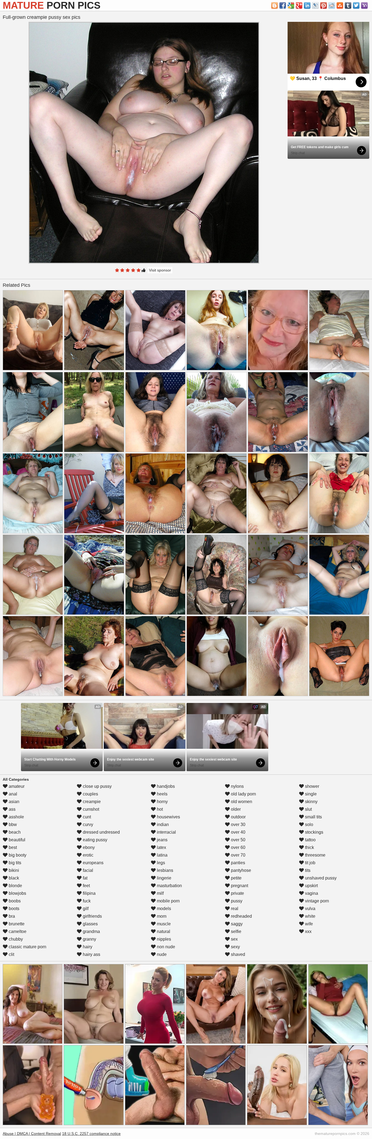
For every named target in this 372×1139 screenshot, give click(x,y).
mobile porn (168, 901)
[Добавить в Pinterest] (323, 5)
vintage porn (316, 901)
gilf (85, 908)
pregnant (239, 885)
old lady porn (243, 794)
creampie (91, 801)
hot (159, 809)
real (234, 908)
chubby (15, 939)
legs (160, 862)
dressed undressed (101, 832)
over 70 (237, 855)
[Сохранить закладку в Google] (291, 5)
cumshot (90, 809)
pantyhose (240, 870)
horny (162, 801)
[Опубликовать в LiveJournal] (315, 5)
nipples (163, 939)
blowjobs (17, 893)
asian (13, 801)
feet (86, 885)
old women (241, 801)
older (235, 809)
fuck (86, 901)
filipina (89, 893)
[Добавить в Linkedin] (307, 5)
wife (308, 924)
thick (309, 847)
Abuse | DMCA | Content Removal (32, 1133)
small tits (313, 817)
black (13, 878)
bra (11, 916)
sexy (235, 946)
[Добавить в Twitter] (356, 5)
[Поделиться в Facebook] (282, 5)
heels (161, 794)
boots (13, 908)
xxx (308, 931)
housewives (168, 817)
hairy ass (91, 954)
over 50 (237, 839)
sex (234, 939)
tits (307, 870)
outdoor (238, 817)
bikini (13, 870)
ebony (88, 847)
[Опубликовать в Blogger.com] (274, 5)
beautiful (16, 839)
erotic (87, 855)
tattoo (310, 839)
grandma (91, 931)
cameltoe (17, 931)
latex (161, 847)
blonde (15, 885)
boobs (14, 901)
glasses (90, 924)
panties (237, 862)
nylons (237, 786)
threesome (314, 855)
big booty (17, 855)
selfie (235, 931)
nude (161, 954)
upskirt (311, 885)
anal (12, 794)
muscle (163, 924)
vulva (309, 908)
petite (236, 878)
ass (12, 809)
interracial (166, 832)
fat (84, 878)
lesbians (164, 870)
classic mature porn (27, 946)
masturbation (169, 885)
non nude (165, 946)
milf (160, 893)
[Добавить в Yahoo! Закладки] (364, 5)
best (12, 847)
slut (308, 809)
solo (308, 824)
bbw (12, 824)
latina (161, 855)
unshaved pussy (320, 878)
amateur (16, 786)
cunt (86, 817)
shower (311, 786)
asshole (16, 817)
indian (162, 824)
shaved (237, 954)
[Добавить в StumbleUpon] (340, 5)
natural (163, 931)
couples (90, 794)
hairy (87, 946)
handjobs (165, 786)
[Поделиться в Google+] (299, 5)
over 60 (237, 847)
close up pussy (97, 786)
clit (11, 954)
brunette (16, 924)
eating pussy (94, 839)
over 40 (237, 832)
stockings (313, 832)
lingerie (163, 878)
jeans (161, 839)
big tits (14, 862)
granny (89, 939)
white (309, 916)
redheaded (241, 916)
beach (14, 832)
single (310, 794)
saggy (236, 924)
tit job (309, 862)
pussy (236, 901)
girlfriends (92, 916)
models (163, 908)
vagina (311, 893)
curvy (87, 824)
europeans (92, 862)
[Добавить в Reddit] (331, 5)
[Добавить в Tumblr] (348, 5)
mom (161, 916)
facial (87, 870)
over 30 (237, 824)
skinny (311, 801)
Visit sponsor (160, 270)
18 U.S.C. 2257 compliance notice (91, 1133)
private (237, 893)
